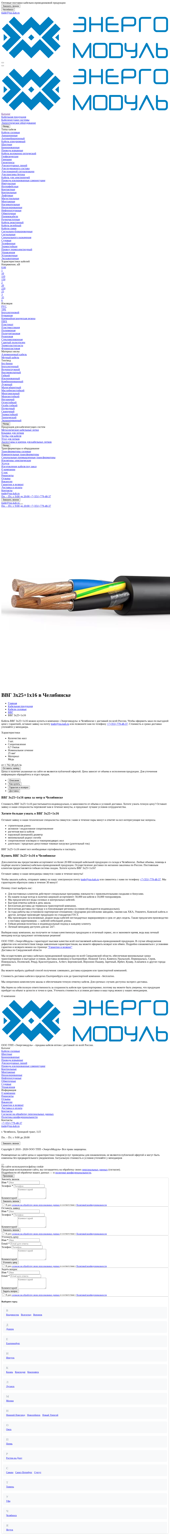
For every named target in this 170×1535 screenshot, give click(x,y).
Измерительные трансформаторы (20, 454)
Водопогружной (10, 369)
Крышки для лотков (12, 433)
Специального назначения (16, 237)
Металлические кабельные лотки (20, 429)
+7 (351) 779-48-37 (117, 723)
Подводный (8, 408)
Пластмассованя (10, 327)
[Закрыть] (2, 1164)
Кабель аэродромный (13, 141)
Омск (8, 1429)
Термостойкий (9, 414)
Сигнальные (8, 234)
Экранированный (11, 420)
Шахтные (6, 144)
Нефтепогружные (11, 210)
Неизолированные (11, 207)
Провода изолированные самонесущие (23, 180)
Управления (8, 252)
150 (3, 279)
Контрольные (9, 192)
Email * (5, 1243)
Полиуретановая (10, 333)
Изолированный (10, 378)
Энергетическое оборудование (18, 123)
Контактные (8, 189)
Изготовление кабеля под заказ (19, 466)
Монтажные (8, 201)
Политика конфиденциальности (19, 1117)
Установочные (9, 255)
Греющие (6, 159)
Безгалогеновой (10, 312)
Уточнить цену (10, 1262)
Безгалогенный (10, 366)
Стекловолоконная (12, 339)
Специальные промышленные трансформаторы (28, 457)
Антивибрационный (13, 138)
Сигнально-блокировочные (17, 231)
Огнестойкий (9, 402)
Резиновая (7, 336)
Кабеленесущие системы (15, 119)
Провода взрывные (12, 150)
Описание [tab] (14, 780)
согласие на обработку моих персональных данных (36, 1205)
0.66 (3, 267)
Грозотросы (7, 162)
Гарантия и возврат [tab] (19, 787)
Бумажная (7, 315)
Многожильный (10, 393)
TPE (3, 309)
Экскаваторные (10, 258)
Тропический (8, 417)
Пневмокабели (9, 216)
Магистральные (10, 198)
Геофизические (9, 156)
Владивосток (12, 1315)
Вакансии (6, 481)
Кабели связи (8, 228)
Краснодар (20, 1372)
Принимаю (8, 1176)
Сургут (37, 1472)
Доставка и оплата (11, 487)
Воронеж (37, 1315)
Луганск (10, 1386)
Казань (9, 1372)
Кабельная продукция (13, 117)
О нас (4, 472)
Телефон (6, 1247)
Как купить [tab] (14, 784)
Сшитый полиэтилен (13, 342)
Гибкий (5, 375)
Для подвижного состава (15, 168)
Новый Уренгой (50, 1415)
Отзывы (5, 478)
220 (3, 288)
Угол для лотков (10, 439)
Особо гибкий (9, 405)
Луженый (6, 384)
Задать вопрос (10, 1291)
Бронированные (10, 147)
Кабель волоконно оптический (18, 153)
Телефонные (8, 243)
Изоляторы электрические (16, 460)
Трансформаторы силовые (16, 451)
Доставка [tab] (14, 791)
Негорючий (7, 399)
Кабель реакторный (12, 222)
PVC (4, 306)
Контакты (6, 490)
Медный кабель (10, 357)
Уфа (8, 1501)
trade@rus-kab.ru (10, 12)
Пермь (9, 1443)
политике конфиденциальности (73, 1172)
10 (2, 273)
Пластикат (7, 324)
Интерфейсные (9, 186)
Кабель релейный (11, 225)
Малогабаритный (11, 387)
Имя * (4, 1182)
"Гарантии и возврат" (60, 947)
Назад (6, 126)
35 (2, 297)
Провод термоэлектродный (16, 249)
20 (2, 285)
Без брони (7, 363)
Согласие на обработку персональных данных (27, 1114)
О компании (8, 469)
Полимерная (8, 330)
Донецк (10, 1329)
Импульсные (8, 183)
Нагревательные (10, 204)
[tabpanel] (85, 835)
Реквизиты (7, 475)
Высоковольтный (11, 372)
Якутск (9, 1529)
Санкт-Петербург (23, 1472)
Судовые (6, 240)
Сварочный (7, 411)
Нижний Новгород (15, 1415)
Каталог (5, 113)
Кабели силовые (10, 132)
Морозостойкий (10, 396)
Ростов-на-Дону (14, 1458)
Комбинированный (12, 381)
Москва (10, 1401)
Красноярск (33, 1372)
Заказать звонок (11, 6)
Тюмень (10, 1487)
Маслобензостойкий (12, 390)
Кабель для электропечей (15, 177)
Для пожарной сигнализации (17, 171)
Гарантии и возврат (12, 484)
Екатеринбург (13, 1343)
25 (2, 291)
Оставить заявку (11, 768)
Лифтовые (7, 195)
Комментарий (9, 1197)
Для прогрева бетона (13, 174)
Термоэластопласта (12, 345)
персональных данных (95, 1169)
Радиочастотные (10, 219)
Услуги (5, 463)
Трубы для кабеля (11, 435)
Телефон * (7, 1185)
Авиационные (9, 135)
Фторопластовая (10, 348)
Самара (9, 1472)
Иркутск (10, 1357)
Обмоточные (8, 213)
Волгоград (26, 1315)
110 (3, 276)
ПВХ (4, 321)
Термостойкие (9, 246)
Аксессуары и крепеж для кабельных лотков (26, 441)
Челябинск (8, 9)
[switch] (3, 1205)
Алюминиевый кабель (14, 354)
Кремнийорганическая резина (18, 318)
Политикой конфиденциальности (91, 1205)
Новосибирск (33, 1415)
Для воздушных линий (14, 165)
